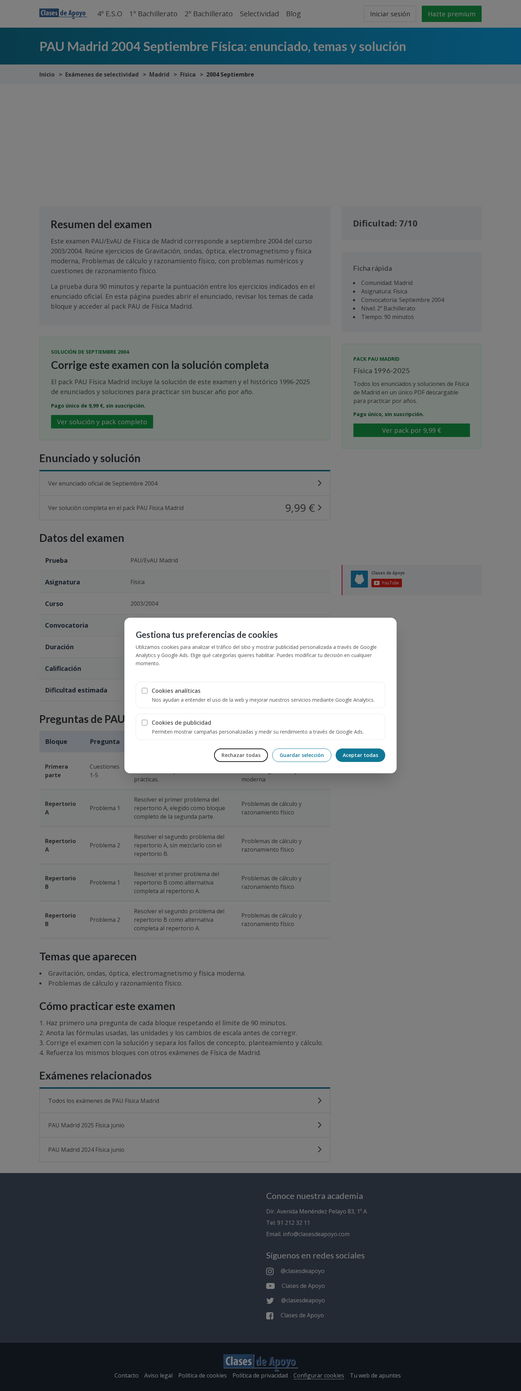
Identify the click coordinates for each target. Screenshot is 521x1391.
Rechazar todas (241, 755)
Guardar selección (302, 755)
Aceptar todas (360, 755)
